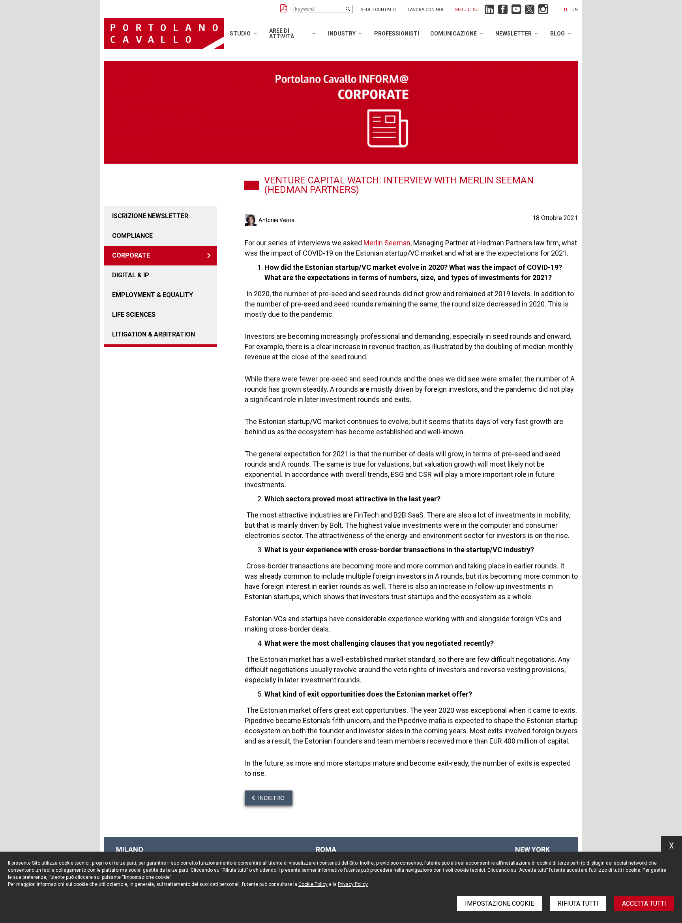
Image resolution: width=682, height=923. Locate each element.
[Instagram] (543, 11)
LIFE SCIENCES (134, 314)
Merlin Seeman (386, 243)
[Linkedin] (489, 11)
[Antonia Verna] (252, 220)
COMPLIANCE (132, 235)
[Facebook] (503, 11)
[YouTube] (516, 11)
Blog (557, 33)
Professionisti (396, 33)
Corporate (131, 255)
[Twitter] (529, 11)
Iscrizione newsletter (150, 216)
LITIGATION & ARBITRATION (153, 334)
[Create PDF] (284, 8)
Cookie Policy (313, 884)
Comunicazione (453, 33)
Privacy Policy (353, 884)
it (566, 9)
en (575, 9)
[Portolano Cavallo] (164, 33)
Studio (240, 33)
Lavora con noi (425, 9)
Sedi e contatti (378, 9)
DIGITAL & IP (130, 275)
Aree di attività (281, 33)
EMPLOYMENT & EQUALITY (152, 295)
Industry (342, 33)
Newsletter (513, 33)
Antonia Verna (276, 220)
